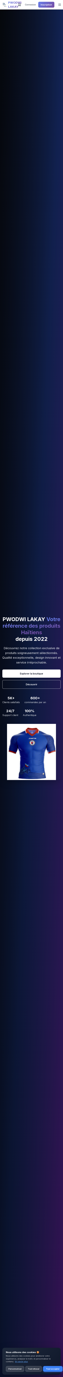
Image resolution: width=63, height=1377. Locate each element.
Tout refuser (33, 1369)
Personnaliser (15, 1369)
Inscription (46, 4)
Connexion (30, 4)
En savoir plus (21, 1361)
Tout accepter (53, 1369)
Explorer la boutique (31, 673)
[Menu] (60, 5)
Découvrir (31, 684)
